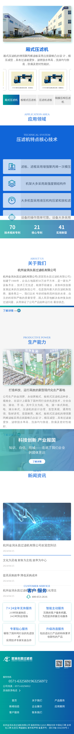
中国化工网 (61, 725)
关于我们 (37, 700)
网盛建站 (23, 728)
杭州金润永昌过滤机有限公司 (37, 257)
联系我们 (37, 712)
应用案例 (60, 706)
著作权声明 (32, 728)
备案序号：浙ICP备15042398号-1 (53, 728)
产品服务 (60, 700)
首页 (14, 700)
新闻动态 (14, 706)
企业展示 (37, 706)
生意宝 (15, 728)
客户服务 (14, 712)
